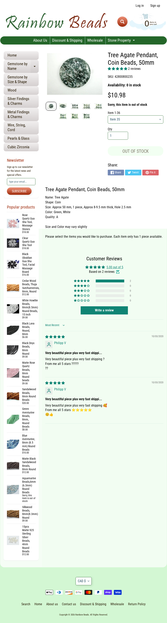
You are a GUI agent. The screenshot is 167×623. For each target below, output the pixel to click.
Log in (140, 5)
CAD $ (82, 581)
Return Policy (137, 604)
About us (52, 604)
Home (12, 55)
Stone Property (122, 41)
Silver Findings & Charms (18, 101)
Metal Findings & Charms (19, 114)
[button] (118, 69)
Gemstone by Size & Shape (17, 79)
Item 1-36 (114, 113)
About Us (40, 40)
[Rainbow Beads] (57, 21)
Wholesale (95, 40)
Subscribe (19, 191)
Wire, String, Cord (17, 127)
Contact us (69, 604)
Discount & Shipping (67, 40)
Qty (110, 129)
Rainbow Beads (82, 614)
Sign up (155, 5)
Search (25, 604)
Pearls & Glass (19, 138)
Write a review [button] (104, 310)
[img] (55, 337)
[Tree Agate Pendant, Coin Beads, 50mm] (51, 106)
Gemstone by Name (23, 66)
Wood (12, 90)
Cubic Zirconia (18, 147)
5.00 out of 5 (115, 267)
